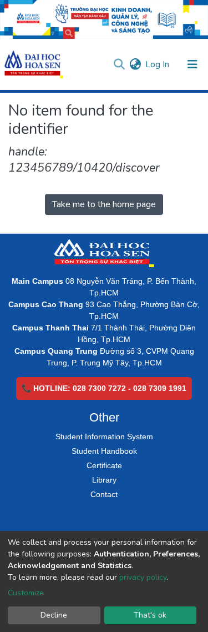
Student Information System (104, 436)
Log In (157, 64)
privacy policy (142, 577)
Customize (26, 593)
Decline (53, 615)
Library (104, 479)
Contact (104, 494)
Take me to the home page (104, 204)
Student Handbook (104, 451)
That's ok (150, 615)
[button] (135, 64)
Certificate (104, 465)
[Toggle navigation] (192, 64)
